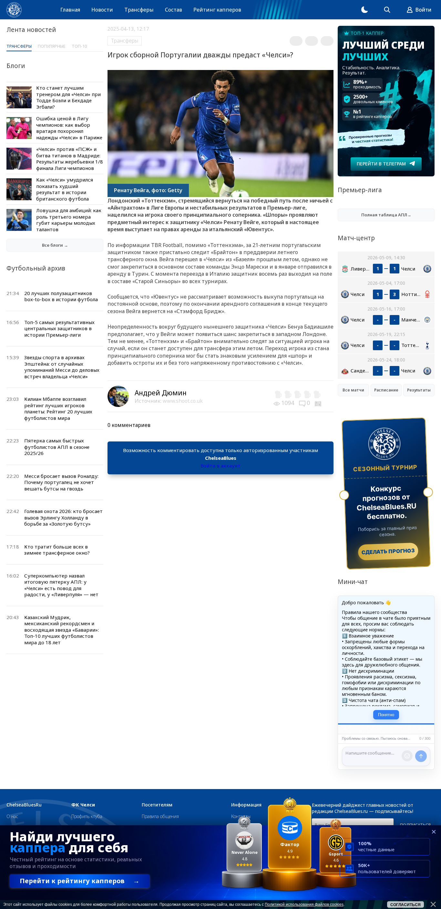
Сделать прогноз (388, 551)
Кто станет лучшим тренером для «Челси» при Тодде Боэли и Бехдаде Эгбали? (68, 97)
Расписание (386, 390)
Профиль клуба (86, 816)
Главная (70, 9)
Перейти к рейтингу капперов (79, 880)
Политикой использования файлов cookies (304, 904)
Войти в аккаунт (220, 465)
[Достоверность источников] (319, 403)
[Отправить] (421, 756)
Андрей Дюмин (161, 392)
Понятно (386, 714)
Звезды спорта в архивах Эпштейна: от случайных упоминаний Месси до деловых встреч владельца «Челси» (61, 367)
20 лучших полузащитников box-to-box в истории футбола (61, 296)
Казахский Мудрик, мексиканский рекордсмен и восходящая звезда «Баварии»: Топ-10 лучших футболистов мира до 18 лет (61, 630)
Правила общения (160, 816)
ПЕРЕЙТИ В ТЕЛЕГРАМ (381, 164)
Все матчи (353, 390)
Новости (102, 9)
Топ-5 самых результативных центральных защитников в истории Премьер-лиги (59, 328)
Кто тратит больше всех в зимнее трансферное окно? (57, 549)
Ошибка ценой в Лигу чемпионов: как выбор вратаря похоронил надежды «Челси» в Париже (69, 128)
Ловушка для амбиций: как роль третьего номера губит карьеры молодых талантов (68, 219)
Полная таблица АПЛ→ (386, 215)
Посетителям (157, 805)
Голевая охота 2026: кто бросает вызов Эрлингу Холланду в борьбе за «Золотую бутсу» (63, 517)
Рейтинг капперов (217, 9)
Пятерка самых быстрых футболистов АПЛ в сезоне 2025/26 (56, 446)
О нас (12, 816)
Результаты (419, 390)
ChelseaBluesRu (24, 805)
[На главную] (14, 9)
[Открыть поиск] (387, 9)
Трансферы (139, 9)
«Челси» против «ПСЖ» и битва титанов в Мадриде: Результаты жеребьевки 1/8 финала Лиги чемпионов (69, 158)
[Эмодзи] (407, 755)
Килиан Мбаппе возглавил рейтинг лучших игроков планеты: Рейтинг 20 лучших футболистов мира (58, 408)
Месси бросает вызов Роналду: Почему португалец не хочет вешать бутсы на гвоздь (61, 482)
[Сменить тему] (364, 9)
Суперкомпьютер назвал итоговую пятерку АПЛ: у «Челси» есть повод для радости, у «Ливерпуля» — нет (61, 585)
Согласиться (405, 905)
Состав (173, 9)
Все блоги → (55, 245)
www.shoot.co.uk (183, 400)
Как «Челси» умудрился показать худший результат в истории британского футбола (64, 189)
